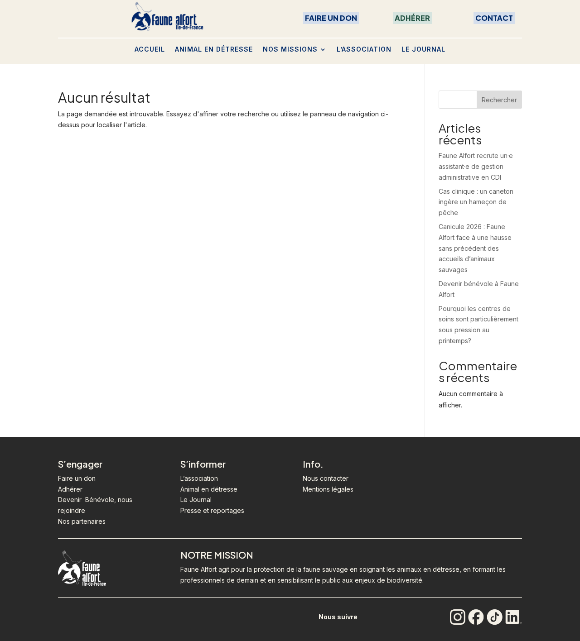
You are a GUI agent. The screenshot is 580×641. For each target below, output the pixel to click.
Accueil (150, 49)
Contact (494, 18)
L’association (364, 49)
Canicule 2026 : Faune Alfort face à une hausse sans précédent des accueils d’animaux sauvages (475, 248)
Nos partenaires (82, 521)
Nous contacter (325, 478)
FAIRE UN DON (331, 18)
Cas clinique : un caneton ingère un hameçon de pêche (476, 202)
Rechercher (499, 100)
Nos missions (290, 49)
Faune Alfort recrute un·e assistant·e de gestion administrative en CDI (476, 166)
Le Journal (423, 49)
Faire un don (77, 478)
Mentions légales (328, 489)
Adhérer (412, 18)
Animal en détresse (214, 49)
